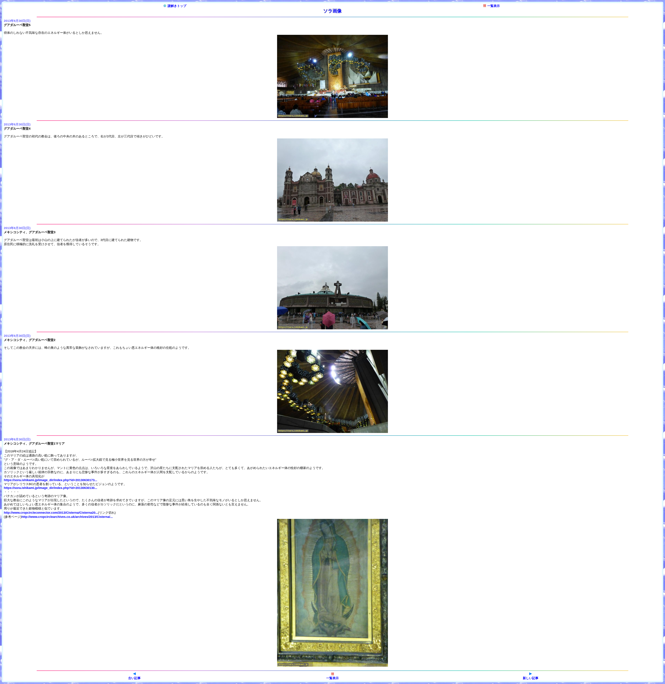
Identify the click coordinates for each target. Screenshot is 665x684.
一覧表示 (493, 6)
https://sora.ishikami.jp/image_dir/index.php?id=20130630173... (50, 480)
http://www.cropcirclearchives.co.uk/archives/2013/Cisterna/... (67, 517)
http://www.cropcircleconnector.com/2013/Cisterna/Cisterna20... (51, 512)
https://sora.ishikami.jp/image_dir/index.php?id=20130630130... (50, 488)
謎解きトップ (177, 6)
